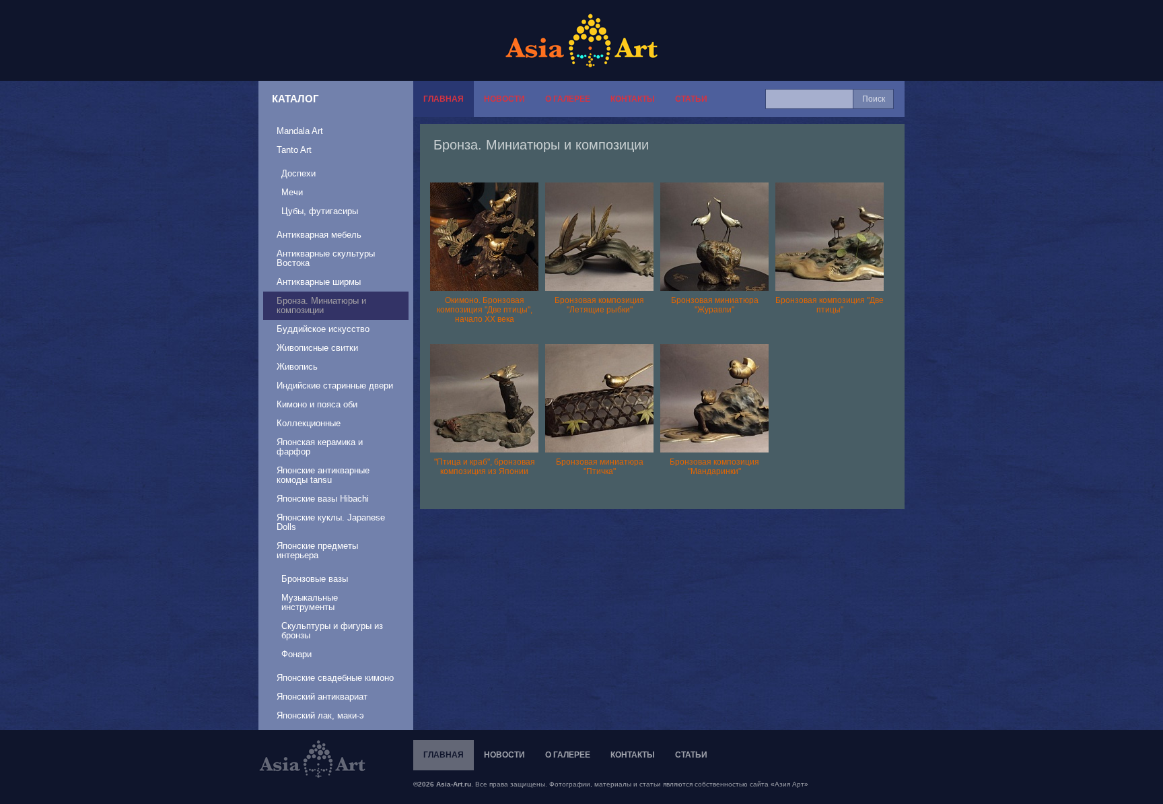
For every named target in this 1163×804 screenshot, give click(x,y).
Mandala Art (300, 131)
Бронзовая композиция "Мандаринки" (714, 466)
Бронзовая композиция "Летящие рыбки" (599, 305)
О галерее (567, 99)
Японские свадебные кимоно (335, 678)
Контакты (632, 99)
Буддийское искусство (323, 329)
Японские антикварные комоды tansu (323, 475)
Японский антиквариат (322, 697)
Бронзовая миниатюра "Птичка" (599, 466)
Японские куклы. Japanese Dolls (331, 522)
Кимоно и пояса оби (317, 404)
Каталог (295, 98)
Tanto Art (294, 150)
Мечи (292, 192)
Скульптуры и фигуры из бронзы (332, 630)
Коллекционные (309, 423)
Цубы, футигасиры (319, 211)
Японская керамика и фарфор (320, 447)
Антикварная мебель (319, 235)
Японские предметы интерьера (317, 550)
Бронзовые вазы (314, 579)
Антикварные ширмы (319, 282)
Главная (443, 99)
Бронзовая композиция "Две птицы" (829, 305)
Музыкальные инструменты (309, 602)
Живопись (297, 367)
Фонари (296, 654)
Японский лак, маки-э (320, 715)
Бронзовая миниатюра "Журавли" (715, 305)
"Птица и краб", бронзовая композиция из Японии (484, 466)
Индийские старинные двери (335, 385)
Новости (504, 99)
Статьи (691, 99)
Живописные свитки (317, 348)
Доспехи (298, 173)
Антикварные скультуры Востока (326, 258)
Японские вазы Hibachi (323, 499)
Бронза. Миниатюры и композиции (321, 305)
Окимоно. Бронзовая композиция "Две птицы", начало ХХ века (484, 310)
